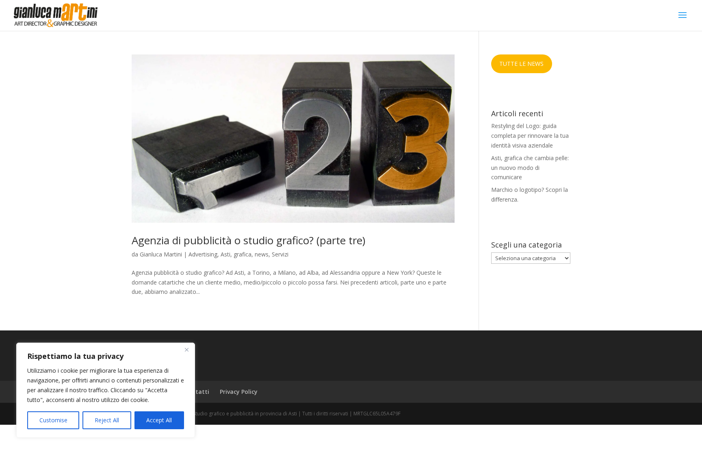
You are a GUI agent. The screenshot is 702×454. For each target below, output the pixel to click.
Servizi (280, 254)
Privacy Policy (239, 391)
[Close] (186, 349)
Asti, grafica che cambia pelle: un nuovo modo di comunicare (530, 167)
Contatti (196, 391)
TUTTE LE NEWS (521, 63)
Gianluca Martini (161, 254)
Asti (225, 254)
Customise (53, 420)
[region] (105, 390)
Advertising (202, 254)
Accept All (159, 420)
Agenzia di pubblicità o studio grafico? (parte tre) (248, 240)
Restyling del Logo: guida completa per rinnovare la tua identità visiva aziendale (530, 135)
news (262, 254)
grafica (242, 254)
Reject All (107, 420)
